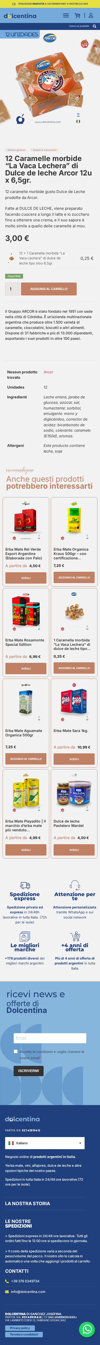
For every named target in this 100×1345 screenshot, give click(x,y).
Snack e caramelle (45, 149)
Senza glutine (16, 149)
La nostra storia (27, 1203)
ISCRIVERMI (28, 1071)
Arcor (48, 372)
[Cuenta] (92, 15)
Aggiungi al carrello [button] (74, 577)
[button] (94, 26)
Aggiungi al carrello (48, 289)
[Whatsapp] (87, 1329)
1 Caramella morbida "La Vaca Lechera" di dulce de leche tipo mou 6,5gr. (42, 258)
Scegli (26, 577)
